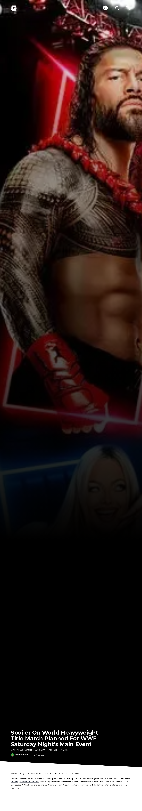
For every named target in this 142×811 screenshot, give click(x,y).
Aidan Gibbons (22, 754)
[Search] (117, 8)
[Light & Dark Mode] (105, 8)
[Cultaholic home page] (57, 8)
